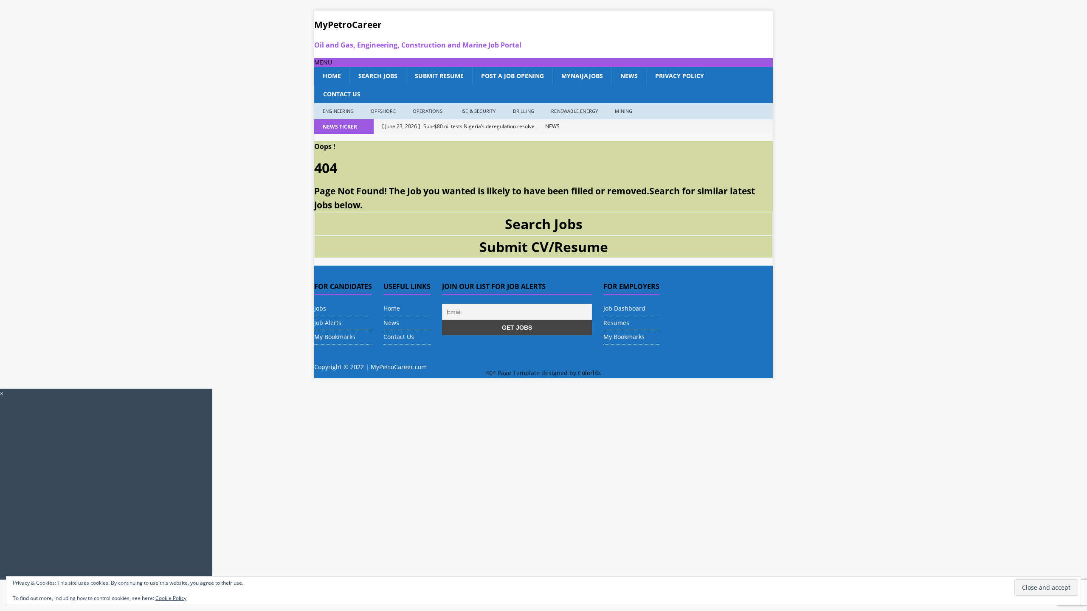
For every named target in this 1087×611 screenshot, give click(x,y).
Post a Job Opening (512, 76)
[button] (323, 62)
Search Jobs (377, 76)
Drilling (524, 111)
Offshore (383, 111)
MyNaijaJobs (582, 76)
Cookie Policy (170, 598)
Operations (427, 111)
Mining (623, 111)
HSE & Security (477, 111)
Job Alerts (327, 323)
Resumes (616, 323)
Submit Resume (439, 76)
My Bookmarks (334, 337)
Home (332, 76)
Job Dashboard (624, 308)
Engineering (338, 111)
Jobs (320, 308)
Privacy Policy (679, 76)
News (629, 76)
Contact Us (341, 94)
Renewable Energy (574, 111)
